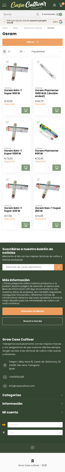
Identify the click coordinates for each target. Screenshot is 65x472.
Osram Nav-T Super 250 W (48, 210)
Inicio (5, 28)
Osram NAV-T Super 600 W (13, 92)
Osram (50, 28)
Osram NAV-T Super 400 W (13, 210)
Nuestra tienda (32, 321)
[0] (61, 5)
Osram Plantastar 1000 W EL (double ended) (47, 93)
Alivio (15, 28)
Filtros (31, 42)
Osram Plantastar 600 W (47, 152)
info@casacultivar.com (22, 385)
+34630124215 (16, 376)
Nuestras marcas (33, 28)
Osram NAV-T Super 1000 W (13, 152)
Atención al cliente (32, 311)
